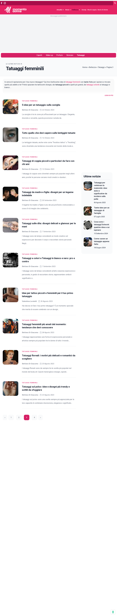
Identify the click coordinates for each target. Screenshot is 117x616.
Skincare (69, 55)
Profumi (59, 55)
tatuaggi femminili (73, 82)
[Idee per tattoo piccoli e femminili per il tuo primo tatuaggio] (10, 295)
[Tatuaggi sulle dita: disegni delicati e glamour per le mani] (10, 225)
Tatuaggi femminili (30, 101)
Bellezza (92, 67)
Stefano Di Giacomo (30, 110)
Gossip (84, 10)
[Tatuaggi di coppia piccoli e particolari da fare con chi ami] (10, 162)
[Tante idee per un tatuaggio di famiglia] (88, 212)
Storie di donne (102, 10)
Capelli (39, 55)
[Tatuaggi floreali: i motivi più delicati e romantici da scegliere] (10, 357)
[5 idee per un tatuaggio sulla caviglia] (10, 106)
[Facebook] (1, 3)
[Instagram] (4, 3)
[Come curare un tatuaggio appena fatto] (88, 243)
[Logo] (16, 10)
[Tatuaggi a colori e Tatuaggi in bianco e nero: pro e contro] (10, 260)
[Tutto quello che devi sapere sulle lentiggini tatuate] (10, 134)
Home (84, 67)
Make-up (49, 55)
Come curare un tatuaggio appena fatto (101, 241)
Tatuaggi (81, 55)
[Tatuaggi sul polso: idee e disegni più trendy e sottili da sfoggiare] (10, 388)
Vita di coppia (92, 10)
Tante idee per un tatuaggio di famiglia (101, 210)
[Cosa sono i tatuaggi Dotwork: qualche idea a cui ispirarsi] (88, 228)
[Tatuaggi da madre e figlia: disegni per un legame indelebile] (10, 194)
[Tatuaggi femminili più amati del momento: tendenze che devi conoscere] (10, 326)
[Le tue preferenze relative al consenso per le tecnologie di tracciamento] (113, 612)
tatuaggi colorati (93, 85)
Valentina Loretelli (29, 301)
